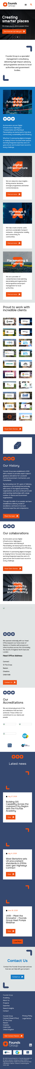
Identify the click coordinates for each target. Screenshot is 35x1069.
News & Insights (8, 1008)
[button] (25, 4)
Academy (6, 998)
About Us (6, 1000)
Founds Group (8, 995)
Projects (6, 1003)
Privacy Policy (27, 1016)
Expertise (6, 1006)
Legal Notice (26, 1018)
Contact (6, 1011)
